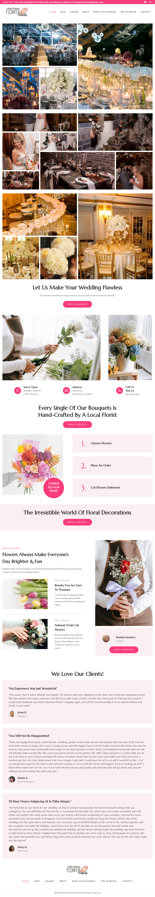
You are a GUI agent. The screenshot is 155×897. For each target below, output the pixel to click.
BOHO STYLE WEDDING (105, 12)
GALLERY (74, 12)
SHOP (63, 12)
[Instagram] (150, 2)
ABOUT (85, 12)
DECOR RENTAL (128, 12)
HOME (53, 12)
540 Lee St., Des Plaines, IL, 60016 (53, 2)
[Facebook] (145, 2)
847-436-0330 (26, 2)
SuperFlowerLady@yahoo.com (89, 2)
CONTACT (145, 12)
